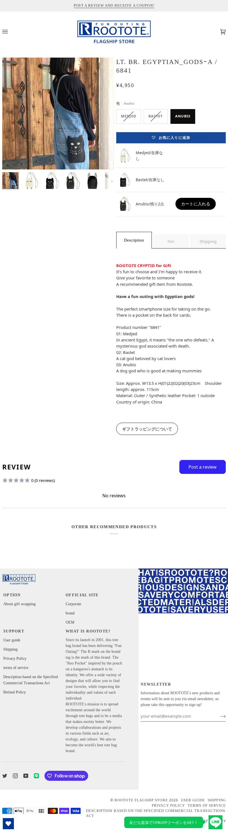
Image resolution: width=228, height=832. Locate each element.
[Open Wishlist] (8, 823)
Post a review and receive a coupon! (114, 6)
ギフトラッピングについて (147, 429)
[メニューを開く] (10, 31)
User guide (11, 640)
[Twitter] (4, 775)
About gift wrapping (19, 604)
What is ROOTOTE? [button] (88, 631)
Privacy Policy (14, 658)
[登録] (218, 716)
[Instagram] (15, 775)
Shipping (10, 649)
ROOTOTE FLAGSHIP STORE (141, 800)
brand (70, 613)
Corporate (73, 604)
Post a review (203, 467)
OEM (70, 622)
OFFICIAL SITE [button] (82, 595)
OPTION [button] (12, 595)
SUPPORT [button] (13, 631)
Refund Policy (14, 692)
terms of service (15, 668)
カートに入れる (195, 203)
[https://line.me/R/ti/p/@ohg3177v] (36, 775)
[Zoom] (58, 113)
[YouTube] (25, 775)
